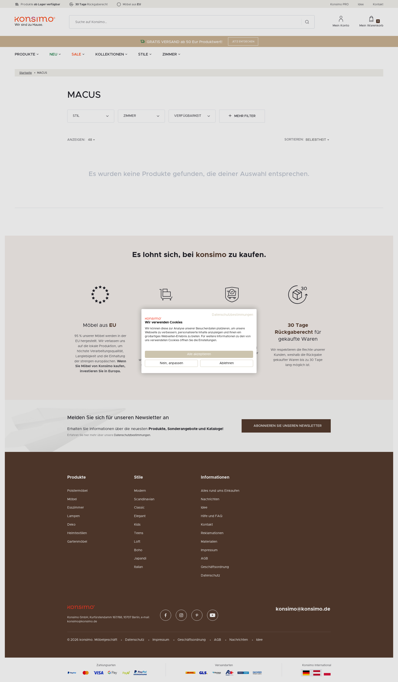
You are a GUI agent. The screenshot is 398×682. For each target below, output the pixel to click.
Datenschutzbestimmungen (232, 314)
